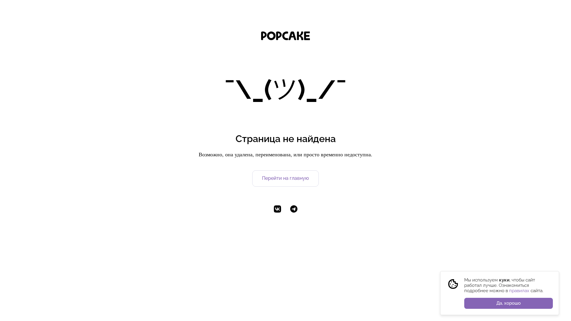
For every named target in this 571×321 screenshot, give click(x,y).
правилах (519, 290)
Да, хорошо (508, 303)
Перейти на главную (285, 178)
